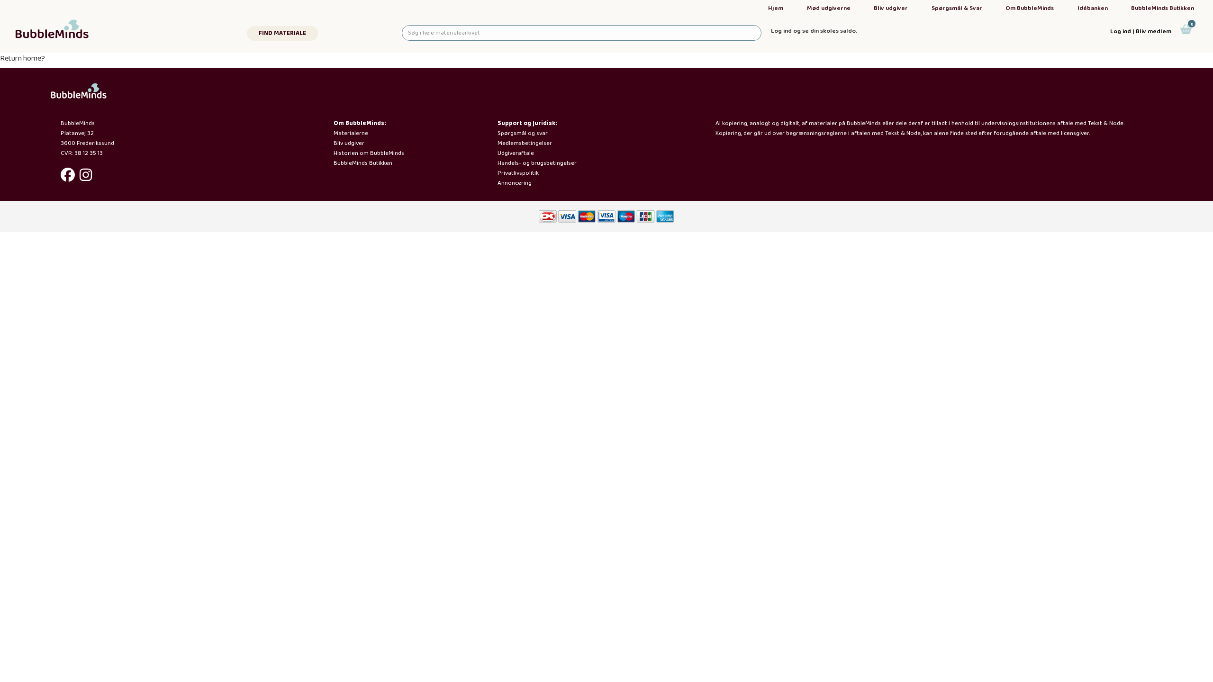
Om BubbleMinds (1029, 8)
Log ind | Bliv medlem (1140, 31)
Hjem (775, 8)
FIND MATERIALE (282, 33)
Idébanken (1092, 8)
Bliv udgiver (891, 8)
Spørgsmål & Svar (957, 8)
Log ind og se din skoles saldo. (814, 31)
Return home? (22, 58)
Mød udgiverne (829, 8)
